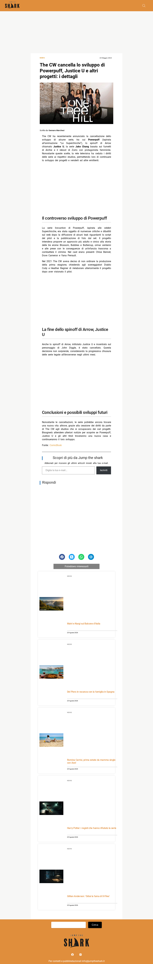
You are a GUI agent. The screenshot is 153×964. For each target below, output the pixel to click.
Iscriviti (103, 470)
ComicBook (56, 445)
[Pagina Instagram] (80, 955)
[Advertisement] (76, 32)
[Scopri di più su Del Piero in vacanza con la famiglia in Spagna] (51, 672)
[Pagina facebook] (73, 955)
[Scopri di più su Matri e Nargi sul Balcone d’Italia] (51, 604)
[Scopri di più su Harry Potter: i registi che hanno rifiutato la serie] (51, 808)
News (42, 58)
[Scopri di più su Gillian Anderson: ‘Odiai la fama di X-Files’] (51, 877)
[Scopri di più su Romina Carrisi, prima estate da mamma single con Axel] (51, 740)
